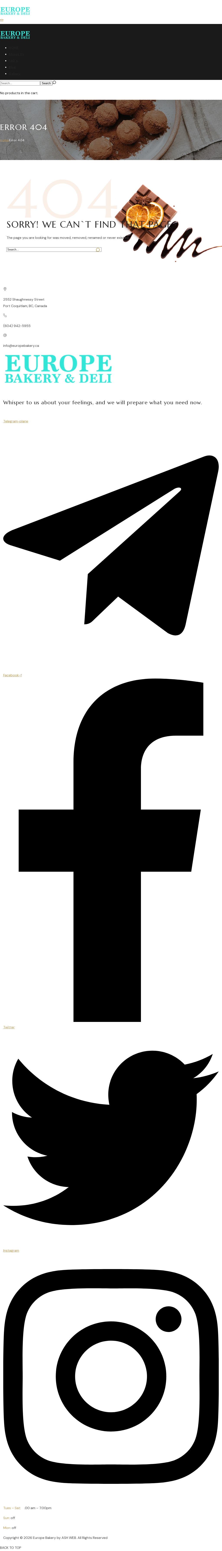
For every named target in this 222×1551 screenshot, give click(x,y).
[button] (1, 20)
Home (4, 140)
